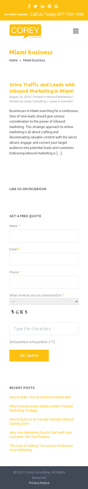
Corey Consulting (35, 101)
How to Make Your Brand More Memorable (40, 397)
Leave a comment (61, 101)
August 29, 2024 (20, 96)
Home (13, 60)
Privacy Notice (39, 483)
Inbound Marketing (59, 96)
